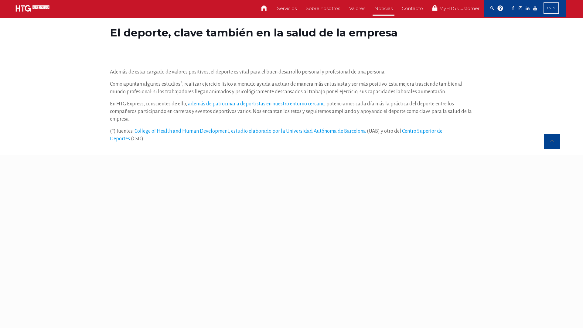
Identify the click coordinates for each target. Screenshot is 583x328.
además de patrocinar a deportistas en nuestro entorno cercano (256, 104)
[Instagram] (520, 8)
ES (549, 8)
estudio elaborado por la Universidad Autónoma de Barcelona (298, 131)
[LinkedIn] (528, 8)
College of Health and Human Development (182, 131)
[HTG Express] (32, 8)
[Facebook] (513, 8)
